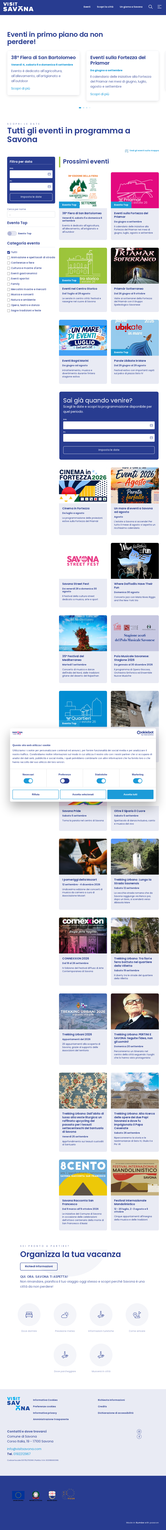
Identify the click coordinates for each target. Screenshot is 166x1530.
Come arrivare (137, 1330)
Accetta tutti (130, 794)
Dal (11, 168)
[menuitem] (87, 7)
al (11, 181)
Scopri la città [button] (105, 6)
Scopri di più (20, 88)
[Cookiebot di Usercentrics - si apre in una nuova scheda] (139, 733)
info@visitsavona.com (24, 1449)
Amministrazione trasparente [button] (51, 1419)
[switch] (64, 780)
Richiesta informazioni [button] (111, 1400)
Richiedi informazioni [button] (39, 1266)
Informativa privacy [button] (45, 1413)
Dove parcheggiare (65, 1371)
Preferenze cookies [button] (44, 1406)
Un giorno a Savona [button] (131, 6)
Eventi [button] (87, 6)
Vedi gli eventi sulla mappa (144, 150)
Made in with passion (142, 1523)
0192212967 (22, 1454)
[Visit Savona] (18, 6)
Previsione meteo (65, 1330)
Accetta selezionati (83, 794)
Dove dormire (29, 1330)
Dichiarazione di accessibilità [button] (115, 1413)
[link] (83, 190)
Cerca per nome (16, 209)
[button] (150, 7)
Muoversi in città (101, 1371)
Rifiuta (35, 794)
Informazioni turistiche (101, 1330)
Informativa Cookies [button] (45, 1400)
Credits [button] (102, 1406)
